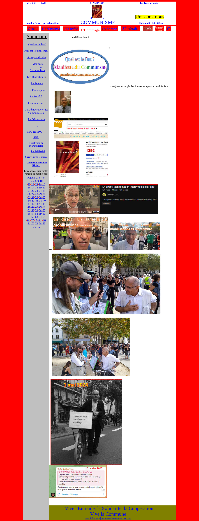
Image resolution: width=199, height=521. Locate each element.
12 (32, 184)
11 (29, 184)
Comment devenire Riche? (37, 164)
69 (39, 220)
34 (40, 197)
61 (29, 216)
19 (40, 187)
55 (44, 210)
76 (34, 226)
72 (32, 223)
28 (36, 194)
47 (32, 207)
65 (44, 216)
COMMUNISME (98, 22)
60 (44, 213)
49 (40, 207)
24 (40, 190)
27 (32, 194)
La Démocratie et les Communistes (36, 111)
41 (29, 203)
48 (36, 207)
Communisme (36, 103)
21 (29, 190)
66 (28, 220)
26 (29, 194)
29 (40, 194)
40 (44, 200)
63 (36, 216)
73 (36, 223)
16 (29, 187)
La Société (36, 96)
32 (32, 197)
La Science (37, 83)
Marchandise (36, 145)
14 (40, 184)
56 (29, 213)
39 (40, 200)
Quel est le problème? (36, 50)
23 (36, 190)
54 (40, 210)
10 (41, 181)
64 (40, 216)
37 (33, 200)
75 (44, 223)
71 (29, 223)
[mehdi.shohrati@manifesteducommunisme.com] (168, 30)
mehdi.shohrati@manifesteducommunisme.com (108, 518)
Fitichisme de (36, 143)
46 (29, 207)
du (40, 67)
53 (36, 210)
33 (36, 197)
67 (32, 220)
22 (32, 190)
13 (36, 184)
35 (44, 197)
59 (40, 213)
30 (44, 194)
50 (44, 207)
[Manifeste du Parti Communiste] (148, 30)
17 (32, 187)
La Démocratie (36, 119)
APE (36, 137)
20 (44, 187)
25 (44, 190)
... (38, 226)
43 (36, 203)
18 (36, 187)
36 (29, 200)
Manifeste (38, 63)
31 (29, 197)
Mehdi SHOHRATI (36, 3)
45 (44, 203)
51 (29, 210)
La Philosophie (36, 90)
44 (40, 203)
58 (36, 213)
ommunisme (37, 70)
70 (44, 220)
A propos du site (36, 57)
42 (32, 203)
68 (36, 220)
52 (32, 210)
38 (36, 200)
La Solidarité (38, 151)
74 (40, 223)
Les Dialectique (36, 76)
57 (32, 213)
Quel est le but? (37, 44)
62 (32, 216)
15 (43, 184)
